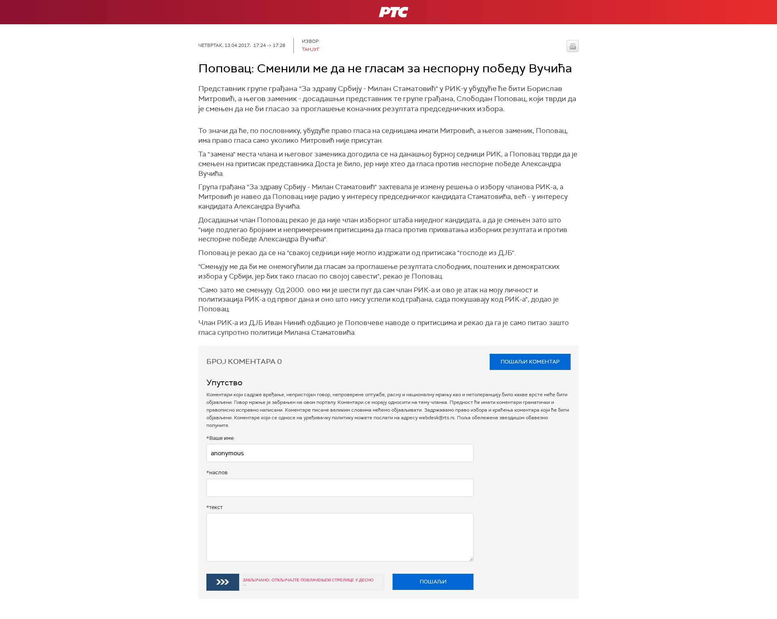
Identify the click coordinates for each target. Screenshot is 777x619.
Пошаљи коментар (530, 361)
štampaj (573, 46)
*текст (214, 507)
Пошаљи (433, 581)
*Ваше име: (220, 438)
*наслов (216, 472)
